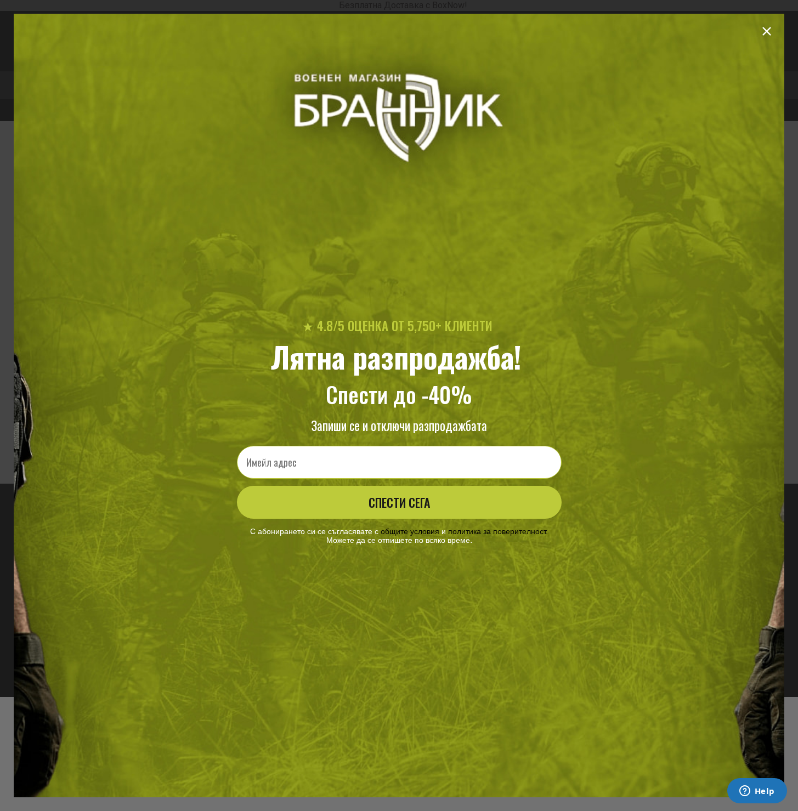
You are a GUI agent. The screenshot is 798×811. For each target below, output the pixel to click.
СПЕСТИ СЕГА (399, 502)
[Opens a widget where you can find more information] (757, 792)
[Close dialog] (767, 31)
